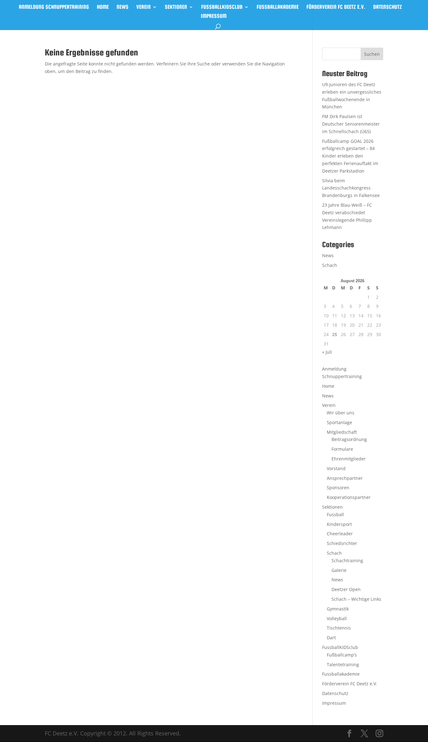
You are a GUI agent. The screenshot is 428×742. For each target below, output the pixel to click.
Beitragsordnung (349, 439)
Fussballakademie (278, 7)
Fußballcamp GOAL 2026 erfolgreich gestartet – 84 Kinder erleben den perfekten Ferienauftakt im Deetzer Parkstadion (350, 156)
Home (103, 7)
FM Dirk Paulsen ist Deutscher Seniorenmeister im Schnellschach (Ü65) (351, 123)
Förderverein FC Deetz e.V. (335, 7)
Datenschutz (387, 7)
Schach (329, 265)
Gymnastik (338, 609)
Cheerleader (340, 534)
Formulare (342, 449)
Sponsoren (338, 487)
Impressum (214, 16)
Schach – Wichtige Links (356, 599)
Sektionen (176, 7)
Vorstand (336, 468)
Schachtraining (347, 560)
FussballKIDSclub (222, 7)
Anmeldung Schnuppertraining (54, 7)
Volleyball (337, 618)
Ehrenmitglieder (348, 459)
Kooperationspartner (349, 497)
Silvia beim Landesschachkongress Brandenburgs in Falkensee (351, 188)
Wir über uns (340, 413)
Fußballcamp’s (342, 655)
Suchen (372, 54)
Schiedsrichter (342, 543)
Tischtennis (339, 628)
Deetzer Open (346, 589)
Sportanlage (339, 422)
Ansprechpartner (345, 478)
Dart (331, 638)
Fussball (335, 514)
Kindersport (339, 524)
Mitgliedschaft (342, 432)
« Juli (327, 352)
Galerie (339, 570)
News (122, 7)
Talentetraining (343, 664)
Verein (143, 7)
